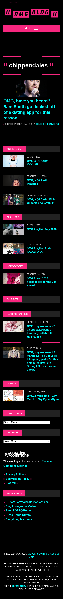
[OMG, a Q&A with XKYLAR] (13, 164)
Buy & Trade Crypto (18, 515)
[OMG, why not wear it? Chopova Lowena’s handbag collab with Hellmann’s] (13, 329)
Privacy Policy (15, 474)
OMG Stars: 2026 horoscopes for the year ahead (42, 282)
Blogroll (11, 483)
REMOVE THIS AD (31, 49)
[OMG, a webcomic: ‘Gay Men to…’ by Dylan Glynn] (13, 399)
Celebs (40, 124)
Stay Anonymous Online (21, 506)
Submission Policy (17, 478)
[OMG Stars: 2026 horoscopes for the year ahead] (13, 281)
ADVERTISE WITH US (38, 554)
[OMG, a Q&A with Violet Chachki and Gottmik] (13, 202)
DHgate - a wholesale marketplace (27, 502)
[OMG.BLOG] (31, 12)
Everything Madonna (19, 519)
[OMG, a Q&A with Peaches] (13, 183)
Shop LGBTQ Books (19, 510)
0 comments (52, 124)
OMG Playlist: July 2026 (42, 229)
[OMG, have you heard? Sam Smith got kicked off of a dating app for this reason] (31, 94)
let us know (19, 586)
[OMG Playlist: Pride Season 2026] (13, 252)
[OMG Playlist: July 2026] (13, 232)
